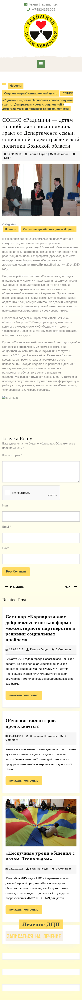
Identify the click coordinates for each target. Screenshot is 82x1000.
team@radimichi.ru (43, 4)
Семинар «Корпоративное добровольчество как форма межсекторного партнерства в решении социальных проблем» (40, 628)
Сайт (5, 548)
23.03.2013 (16, 649)
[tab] (41, 64)
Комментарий (12, 455)
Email (6, 526)
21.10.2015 (16, 868)
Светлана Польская (43, 736)
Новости (16, 85)
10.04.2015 (14, 154)
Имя (6, 505)
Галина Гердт (38, 154)
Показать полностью (25, 696)
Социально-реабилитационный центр (30, 93)
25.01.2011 (16, 736)
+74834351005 (43, 9)
